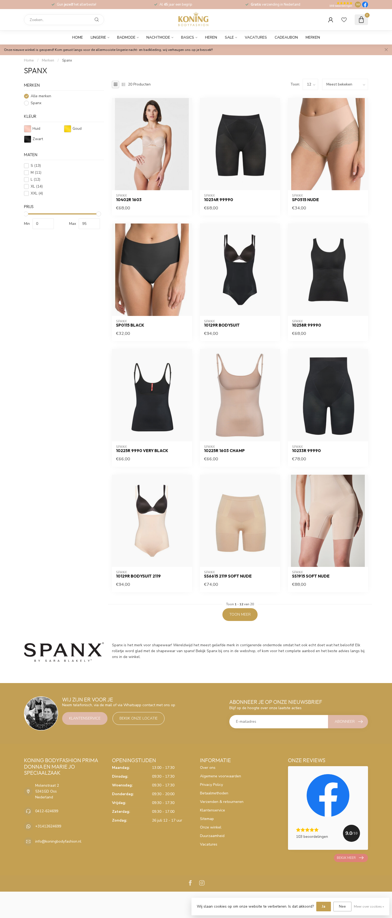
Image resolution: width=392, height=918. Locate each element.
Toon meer (240, 614)
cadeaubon (286, 37)
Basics (187, 37)
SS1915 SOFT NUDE (311, 576)
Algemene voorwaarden (220, 776)
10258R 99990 (306, 325)
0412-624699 (46, 811)
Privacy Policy (211, 784)
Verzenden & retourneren (221, 801)
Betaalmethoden (214, 793)
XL (37, 187)
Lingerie (98, 37)
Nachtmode (158, 37)
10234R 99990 (218, 199)
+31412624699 (48, 826)
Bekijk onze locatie (138, 718)
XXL (37, 194)
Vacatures (256, 37)
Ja (323, 906)
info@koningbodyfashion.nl (58, 841)
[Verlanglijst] (344, 19)
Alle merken (41, 96)
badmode (126, 37)
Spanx (67, 60)
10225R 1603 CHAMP (224, 450)
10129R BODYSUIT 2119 (138, 576)
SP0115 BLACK (130, 325)
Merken (313, 37)
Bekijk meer (346, 858)
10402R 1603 (129, 199)
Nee (342, 906)
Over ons (207, 767)
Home (77, 37)
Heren (211, 37)
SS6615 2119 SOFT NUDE (228, 576)
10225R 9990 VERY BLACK (142, 450)
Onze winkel (210, 827)
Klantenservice (85, 718)
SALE (229, 37)
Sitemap (207, 818)
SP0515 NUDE (305, 199)
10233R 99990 (306, 450)
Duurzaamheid (212, 835)
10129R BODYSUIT (222, 325)
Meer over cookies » (369, 906)
